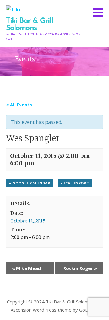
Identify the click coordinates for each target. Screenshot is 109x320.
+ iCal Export (74, 183)
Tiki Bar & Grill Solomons (29, 24)
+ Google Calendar (30, 183)
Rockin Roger (80, 268)
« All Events (19, 105)
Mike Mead (26, 268)
